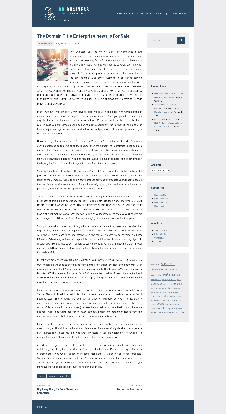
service (161, 303)
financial (154, 288)
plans (178, 296)
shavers (154, 308)
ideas (170, 288)
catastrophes (155, 269)
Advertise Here (161, 230)
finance (177, 283)
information (156, 292)
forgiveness (162, 288)
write (182, 312)
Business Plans (144, 13)
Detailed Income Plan (164, 112)
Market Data (159, 119)
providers (178, 300)
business (168, 263)
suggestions (171, 308)
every (179, 280)
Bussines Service (125, 13)
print (164, 300)
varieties (165, 312)
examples (156, 283)
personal (172, 296)
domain (41, 376)
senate (153, 304)
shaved (177, 304)
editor (159, 275)
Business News (180, 13)
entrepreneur (156, 280)
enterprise (171, 274)
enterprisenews (55, 376)
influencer (177, 288)
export (165, 284)
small (161, 308)
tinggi (180, 308)
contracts (175, 269)
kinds (164, 292)
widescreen (174, 312)
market (153, 296)
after (152, 264)
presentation (156, 300)
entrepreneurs (169, 279)
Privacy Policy (160, 234)
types (153, 312)
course (153, 275)
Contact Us (159, 237)
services (170, 304)
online (165, 296)
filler (170, 284)
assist (157, 264)
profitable (170, 300)
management (173, 292)
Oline (76, 43)
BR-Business (43, 407)
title (67, 376)
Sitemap (158, 241)
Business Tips (161, 13)
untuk (159, 312)
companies (166, 269)
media (159, 296)
